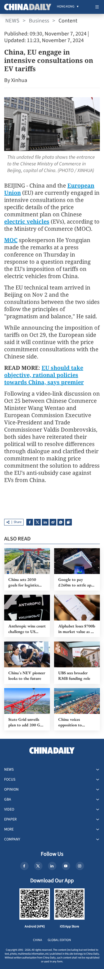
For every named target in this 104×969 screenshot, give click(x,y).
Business (39, 21)
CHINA (37, 940)
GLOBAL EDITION (59, 940)
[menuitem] (65, 7)
